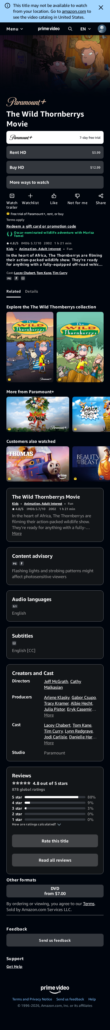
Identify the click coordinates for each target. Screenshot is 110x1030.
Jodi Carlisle (55, 736)
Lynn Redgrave (79, 731)
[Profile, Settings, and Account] (102, 28)
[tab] (13, 291)
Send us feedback (70, 999)
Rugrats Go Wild (37, 414)
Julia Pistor (54, 709)
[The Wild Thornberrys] (29, 347)
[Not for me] (77, 195)
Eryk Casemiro (80, 709)
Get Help (14, 966)
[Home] (49, 29)
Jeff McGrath (56, 681)
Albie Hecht (81, 703)
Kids (9, 249)
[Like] (53, 195)
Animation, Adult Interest (40, 249)
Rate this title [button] (55, 841)
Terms (89, 903)
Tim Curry (60, 273)
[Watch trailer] (12, 195)
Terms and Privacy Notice (32, 999)
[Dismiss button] (100, 7)
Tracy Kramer (56, 703)
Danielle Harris (83, 736)
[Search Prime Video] (70, 28)
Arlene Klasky (56, 697)
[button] (36, 824)
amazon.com (74, 11)
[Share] (100, 195)
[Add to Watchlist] (30, 195)
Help (92, 999)
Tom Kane (44, 273)
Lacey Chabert (24, 273)
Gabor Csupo (84, 697)
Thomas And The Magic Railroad (37, 464)
